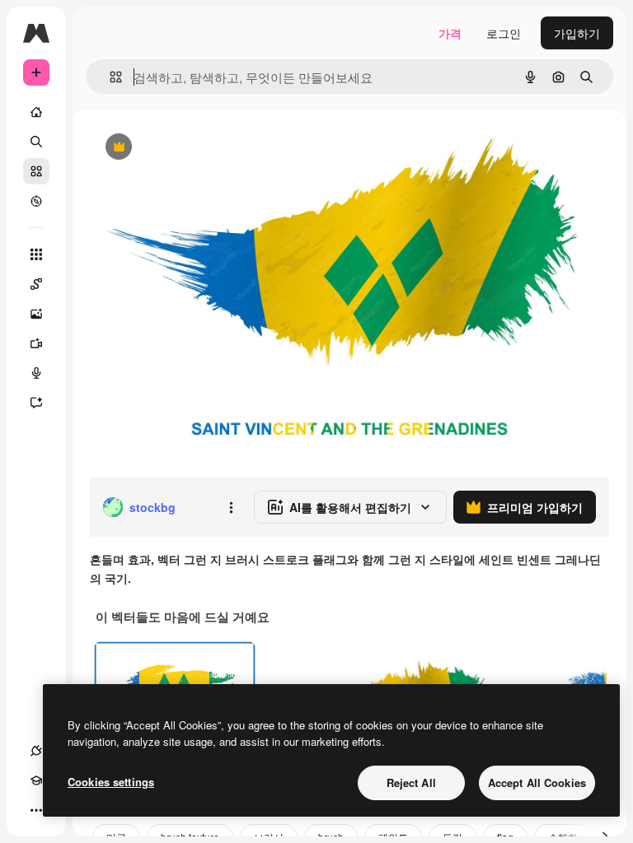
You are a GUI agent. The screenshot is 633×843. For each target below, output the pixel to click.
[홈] (36, 112)
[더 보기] (36, 810)
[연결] (36, 751)
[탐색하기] (36, 201)
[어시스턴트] (36, 402)
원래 (183, 147)
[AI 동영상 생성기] (36, 343)
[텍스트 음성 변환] (36, 373)
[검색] (36, 141)
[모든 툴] (36, 254)
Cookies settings (111, 781)
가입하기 (577, 33)
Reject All (411, 782)
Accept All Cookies (537, 782)
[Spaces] (36, 284)
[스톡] (36, 171)
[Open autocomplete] (109, 77)
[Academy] (36, 780)
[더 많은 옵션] (230, 507)
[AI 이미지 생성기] (36, 313)
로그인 (503, 33)
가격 (450, 33)
